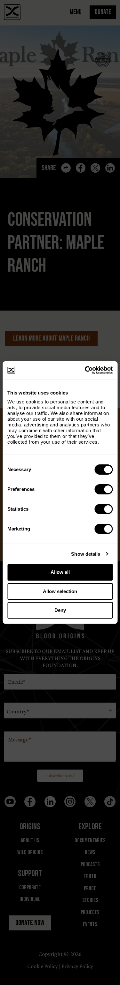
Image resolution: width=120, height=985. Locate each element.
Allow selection (60, 591)
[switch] (103, 489)
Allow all (60, 572)
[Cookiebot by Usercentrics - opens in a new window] (85, 370)
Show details (85, 554)
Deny (60, 610)
